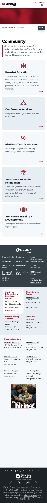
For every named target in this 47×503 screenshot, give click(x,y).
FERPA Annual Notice (35, 273)
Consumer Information (35, 267)
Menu (35, 3)
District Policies (22, 262)
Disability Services (6, 279)
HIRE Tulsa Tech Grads (8, 267)
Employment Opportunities (7, 273)
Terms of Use (37, 471)
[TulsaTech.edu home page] (9, 5)
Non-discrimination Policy (22, 272)
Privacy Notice (21, 266)
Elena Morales (17, 497)
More (41, 28)
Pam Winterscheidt (30, 495)
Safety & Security (37, 262)
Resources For (7, 28)
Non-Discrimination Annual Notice (36, 280)
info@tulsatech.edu (13, 304)
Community (20, 28)
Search (42, 3)
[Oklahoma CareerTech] (23, 477)
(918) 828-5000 (11, 301)
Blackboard (6, 262)
